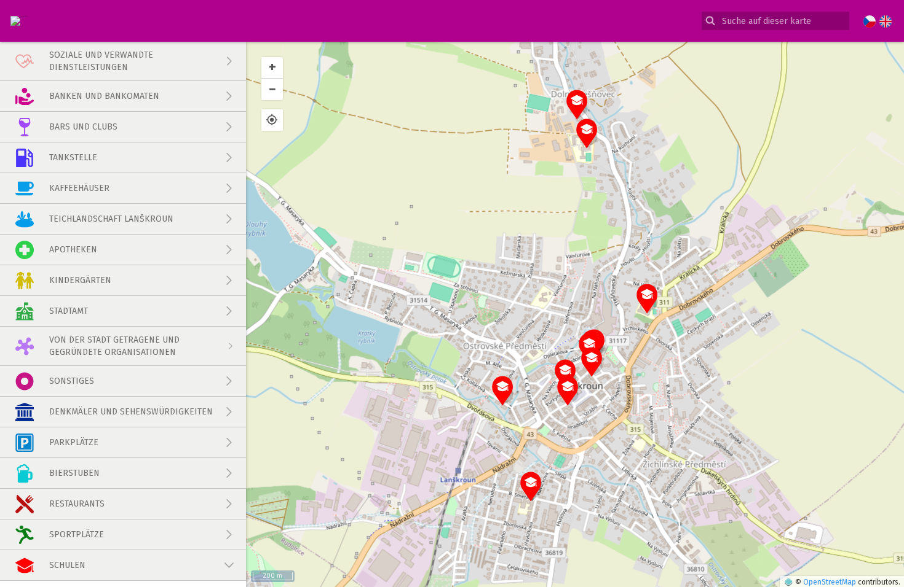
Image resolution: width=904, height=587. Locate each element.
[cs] (870, 22)
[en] (886, 22)
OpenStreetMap (829, 582)
